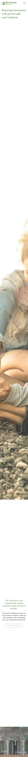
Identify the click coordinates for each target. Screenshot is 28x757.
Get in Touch (14, 625)
